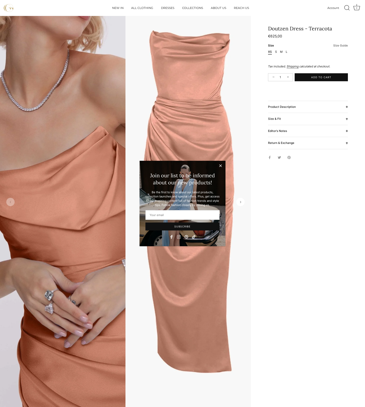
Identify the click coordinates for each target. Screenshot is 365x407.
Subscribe (182, 226)
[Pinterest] (186, 236)
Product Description (282, 107)
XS (270, 52)
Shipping (293, 66)
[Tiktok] (194, 236)
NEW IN (118, 8)
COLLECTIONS (192, 8)
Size (308, 45)
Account (333, 8)
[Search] (347, 8)
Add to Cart (321, 77)
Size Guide (340, 45)
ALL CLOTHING (142, 8)
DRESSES (167, 8)
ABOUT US (218, 8)
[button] (10, 202)
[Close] (220, 166)
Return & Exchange (281, 143)
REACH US (241, 8)
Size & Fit (274, 119)
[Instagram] (179, 236)
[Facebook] (171, 236)
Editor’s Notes (277, 131)
